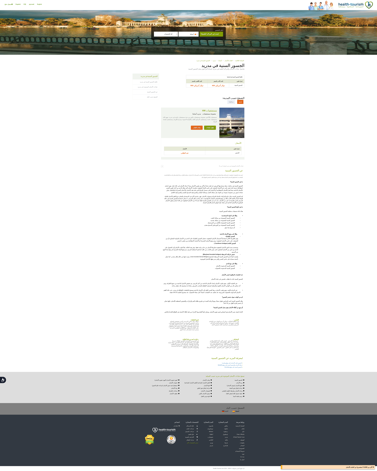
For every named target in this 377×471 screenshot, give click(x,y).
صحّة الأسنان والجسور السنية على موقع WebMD (230, 365)
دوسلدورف (210, 429)
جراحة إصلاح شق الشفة (235, 388)
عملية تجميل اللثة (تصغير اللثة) (234, 393)
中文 (25, 4)
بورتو (211, 443)
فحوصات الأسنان (205, 391)
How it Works (240, 434)
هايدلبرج (225, 445)
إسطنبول (225, 434)
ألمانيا (226, 411)
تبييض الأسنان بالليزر (204, 393)
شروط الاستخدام (240, 451)
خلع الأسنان (207, 385)
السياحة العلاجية (239, 60)
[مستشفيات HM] (231, 123)
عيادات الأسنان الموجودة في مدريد (147, 87)
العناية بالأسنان (229, 60)
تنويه (243, 454)
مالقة (226, 440)
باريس (211, 445)
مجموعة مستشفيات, (209, 114)
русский (31, 4)
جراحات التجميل (189, 431)
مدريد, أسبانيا (197, 114)
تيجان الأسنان (206, 380)
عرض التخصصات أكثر (192, 443)
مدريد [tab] (240, 102)
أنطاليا (211, 434)
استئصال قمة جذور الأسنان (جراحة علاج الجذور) (165, 385)
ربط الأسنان (174, 388)
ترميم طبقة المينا (237, 396)
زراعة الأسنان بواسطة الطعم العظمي (232, 391)
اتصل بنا (242, 459)
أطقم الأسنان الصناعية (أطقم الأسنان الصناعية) (197, 383)
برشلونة (226, 431)
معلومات (242, 443)
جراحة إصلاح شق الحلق (203, 388)
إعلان (243, 429)
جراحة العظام (190, 440)
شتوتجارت (210, 437)
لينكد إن (176, 426)
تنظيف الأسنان (174, 393)
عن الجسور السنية (152, 92)
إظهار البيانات (210, 127)
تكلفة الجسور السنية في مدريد (148, 82)
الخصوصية (241, 448)
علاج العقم (191, 434)
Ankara (211, 431)
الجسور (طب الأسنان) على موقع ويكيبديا (232, 363)
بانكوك (226, 429)
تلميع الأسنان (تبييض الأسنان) (234, 385)
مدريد (214, 60)
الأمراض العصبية (189, 437)
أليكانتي (211, 440)
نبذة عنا (242, 457)
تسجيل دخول (7, 4)
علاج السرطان (190, 426)
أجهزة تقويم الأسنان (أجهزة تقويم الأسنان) (166, 380)
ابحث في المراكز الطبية (210, 34)
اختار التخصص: (219, 30)
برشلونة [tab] (231, 102)
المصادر (242, 445)
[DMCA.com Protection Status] (149, 440)
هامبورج (211, 426)
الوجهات (242, 440)
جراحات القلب (190, 429)
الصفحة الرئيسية (240, 426)
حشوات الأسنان (173, 383)
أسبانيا (220, 60)
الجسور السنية (238, 380)
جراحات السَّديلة (173, 391)
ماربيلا (226, 443)
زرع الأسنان (239, 383)
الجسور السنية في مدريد (203, 60)
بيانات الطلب (196, 127)
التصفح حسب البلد (152, 97)
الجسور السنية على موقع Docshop (233, 367)
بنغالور (226, 426)
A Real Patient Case (239, 437)
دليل (243, 431)
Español (18, 4)
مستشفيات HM (209, 110)
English (39, 4)
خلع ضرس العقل (205, 396)
